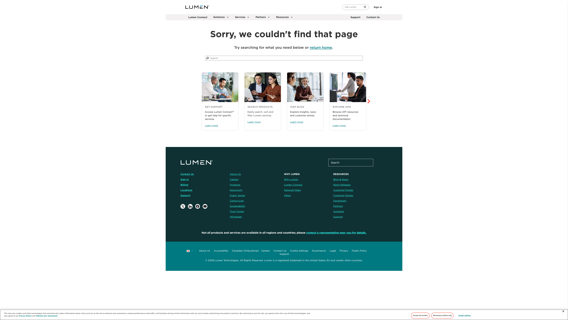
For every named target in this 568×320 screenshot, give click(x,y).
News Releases (342, 184)
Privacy (344, 250)
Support (355, 17)
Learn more (211, 125)
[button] (375, 101)
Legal (333, 250)
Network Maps (292, 190)
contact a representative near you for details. (336, 232)
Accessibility (221, 250)
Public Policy (359, 250)
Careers (265, 250)
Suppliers (338, 211)
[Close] (563, 311)
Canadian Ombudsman (245, 250)
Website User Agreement (47, 316)
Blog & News (340, 179)
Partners (338, 206)
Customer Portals (343, 190)
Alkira (287, 195)
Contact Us (373, 17)
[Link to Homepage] (197, 7)
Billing (184, 184)
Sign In (378, 7)
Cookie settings (464, 315)
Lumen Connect (293, 184)
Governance (319, 250)
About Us (204, 250)
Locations (186, 190)
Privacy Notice (25, 316)
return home (321, 47)
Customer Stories (343, 195)
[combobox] (284, 58)
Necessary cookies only (442, 315)
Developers (339, 200)
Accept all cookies (420, 315)
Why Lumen (291, 179)
